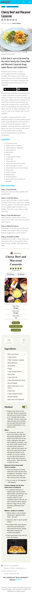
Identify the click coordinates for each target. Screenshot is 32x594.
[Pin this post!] (11, 20)
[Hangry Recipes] (5, 2)
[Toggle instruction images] (24, 407)
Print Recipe (23, 89)
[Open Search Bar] (24, 2)
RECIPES (19, 579)
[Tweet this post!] (5, 20)
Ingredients (9, 343)
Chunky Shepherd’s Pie (11, 573)
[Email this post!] (16, 20)
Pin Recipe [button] (21, 274)
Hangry (3, 6)
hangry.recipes (21, 591)
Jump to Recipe (11, 89)
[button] (24, 354)
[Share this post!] (2, 20)
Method (24, 343)
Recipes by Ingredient (12, 6)
